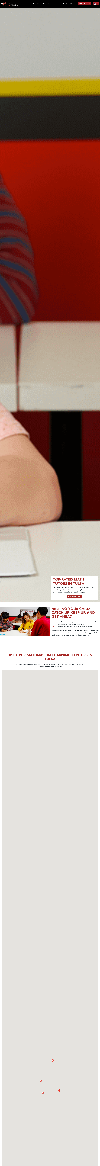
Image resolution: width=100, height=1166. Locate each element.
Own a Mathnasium (71, 3)
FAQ (63, 3)
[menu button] (96, 3)
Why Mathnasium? (48, 3)
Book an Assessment (74, 596)
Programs (57, 3)
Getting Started (37, 3)
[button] (41, 1081)
